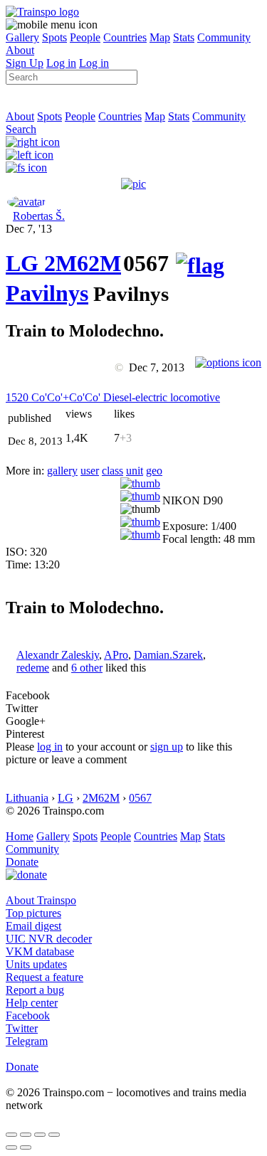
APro (116, 655)
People (85, 37)
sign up (166, 747)
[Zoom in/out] (54, 1135)
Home (19, 836)
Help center (32, 1003)
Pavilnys (47, 293)
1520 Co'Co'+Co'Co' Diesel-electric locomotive (113, 397)
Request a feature (44, 977)
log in (50, 747)
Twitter (22, 1028)
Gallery (22, 37)
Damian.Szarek (168, 655)
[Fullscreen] (26, 167)
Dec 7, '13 (29, 229)
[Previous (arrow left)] (11, 1147)
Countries (125, 37)
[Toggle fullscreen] (40, 1135)
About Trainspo (41, 900)
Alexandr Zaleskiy (57, 655)
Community (224, 37)
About (20, 50)
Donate (22, 862)
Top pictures (33, 913)
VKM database (40, 951)
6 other (87, 668)
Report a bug (35, 990)
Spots (54, 37)
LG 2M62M (63, 263)
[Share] (25, 1135)
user (89, 471)
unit (134, 471)
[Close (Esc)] (11, 1135)
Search (21, 129)
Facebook (28, 1015)
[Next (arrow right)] (25, 1147)
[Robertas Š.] (26, 202)
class (112, 471)
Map (160, 37)
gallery (62, 471)
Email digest (33, 926)
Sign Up (24, 63)
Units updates (36, 964)
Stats (183, 37)
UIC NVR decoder (49, 939)
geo (154, 471)
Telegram (27, 1041)
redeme (32, 668)
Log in (61, 63)
